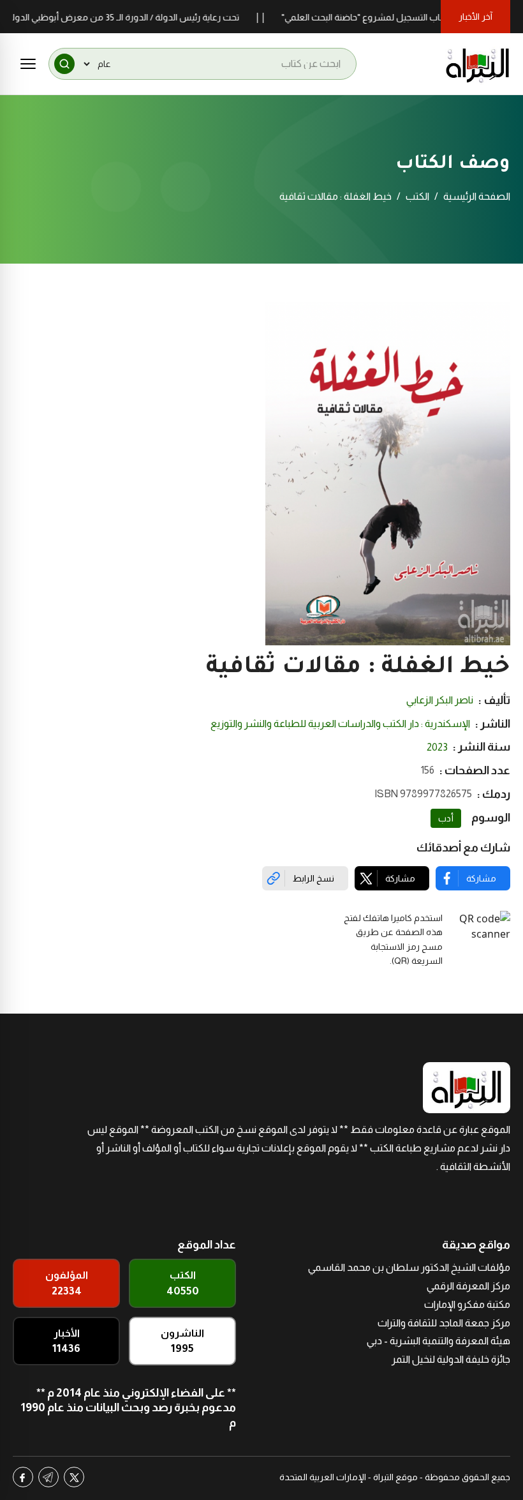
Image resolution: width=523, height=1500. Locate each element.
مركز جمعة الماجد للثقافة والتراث (444, 1322)
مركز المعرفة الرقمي (468, 1285)
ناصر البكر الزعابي (439, 699)
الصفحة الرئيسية (476, 196)
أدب (445, 818)
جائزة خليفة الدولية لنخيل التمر (451, 1359)
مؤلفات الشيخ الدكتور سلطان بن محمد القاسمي (409, 1267)
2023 (437, 747)
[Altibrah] (477, 64)
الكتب (417, 196)
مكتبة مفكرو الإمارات (467, 1304)
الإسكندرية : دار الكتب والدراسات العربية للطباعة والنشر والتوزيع (340, 723)
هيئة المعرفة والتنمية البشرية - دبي (438, 1340)
